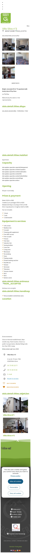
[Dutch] (11, 550)
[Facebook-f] (12, 440)
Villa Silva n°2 (9, 435)
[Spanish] (20, 550)
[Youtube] (28, 440)
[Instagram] (23, 440)
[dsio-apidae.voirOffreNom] (15, 404)
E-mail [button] (9, 374)
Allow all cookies (15, 481)
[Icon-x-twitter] (17, 440)
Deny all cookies (15, 493)
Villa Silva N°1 (8, 415)
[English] (13, 550)
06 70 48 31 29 (12, 370)
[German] (15, 550)
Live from (15, 503)
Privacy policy (15, 476)
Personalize (14, 487)
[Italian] (18, 550)
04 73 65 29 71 (12, 365)
